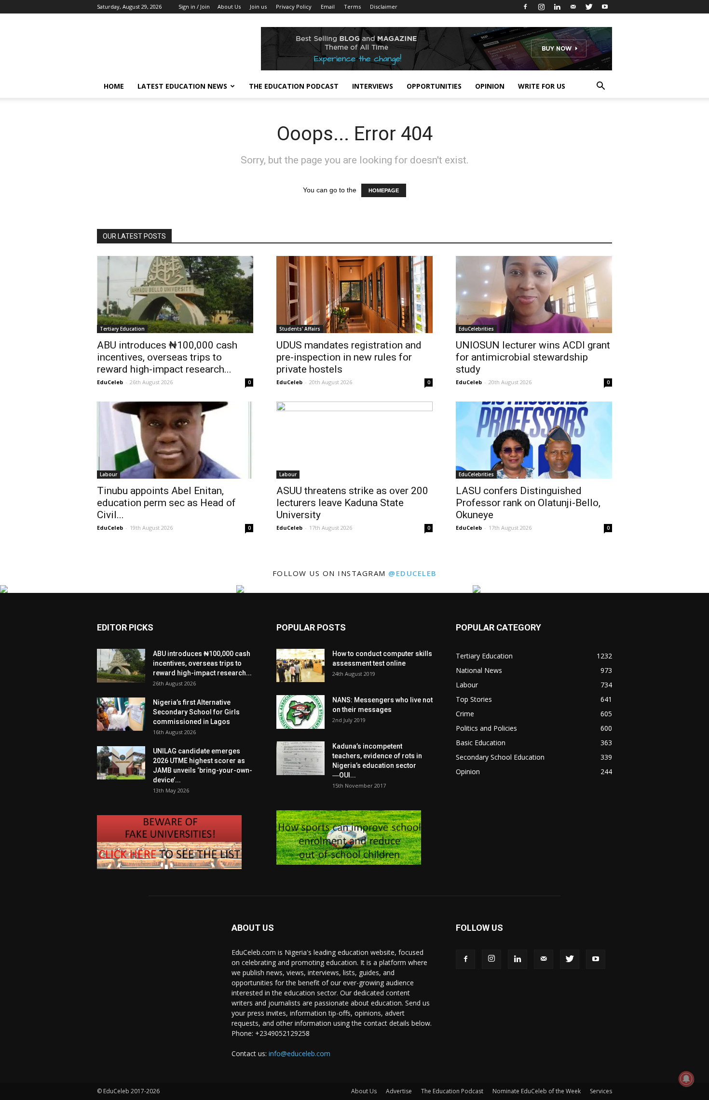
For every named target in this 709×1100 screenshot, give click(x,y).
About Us (229, 6)
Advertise (399, 1091)
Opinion (489, 86)
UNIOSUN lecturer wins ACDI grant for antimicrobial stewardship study (533, 357)
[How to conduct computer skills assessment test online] (300, 665)
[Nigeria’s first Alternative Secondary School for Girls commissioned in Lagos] (121, 714)
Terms (352, 6)
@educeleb (412, 573)
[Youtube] (605, 6)
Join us (258, 6)
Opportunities (434, 86)
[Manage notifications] (686, 1079)
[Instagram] (541, 6)
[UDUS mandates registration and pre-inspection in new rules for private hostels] (354, 294)
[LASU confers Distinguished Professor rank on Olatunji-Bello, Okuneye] (534, 440)
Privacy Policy (294, 6)
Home (114, 86)
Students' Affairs (299, 328)
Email (328, 6)
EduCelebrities (476, 328)
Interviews (372, 86)
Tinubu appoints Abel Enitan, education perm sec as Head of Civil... (166, 503)
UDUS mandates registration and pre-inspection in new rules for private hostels (349, 357)
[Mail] (573, 6)
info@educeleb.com (299, 1053)
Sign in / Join (194, 6)
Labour (108, 474)
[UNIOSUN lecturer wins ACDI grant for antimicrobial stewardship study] (534, 294)
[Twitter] (589, 6)
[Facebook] (525, 6)
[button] (600, 87)
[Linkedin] (557, 6)
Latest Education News (182, 86)
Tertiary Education (122, 328)
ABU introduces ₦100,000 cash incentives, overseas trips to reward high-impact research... (167, 357)
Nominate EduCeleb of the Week (536, 1091)
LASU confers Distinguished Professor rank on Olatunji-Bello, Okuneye (528, 503)
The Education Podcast (294, 86)
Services (601, 1091)
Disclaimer (383, 6)
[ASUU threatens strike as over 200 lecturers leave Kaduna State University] (354, 440)
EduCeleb (110, 382)
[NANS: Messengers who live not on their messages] (300, 712)
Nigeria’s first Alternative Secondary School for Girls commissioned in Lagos (196, 711)
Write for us (541, 86)
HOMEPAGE (383, 190)
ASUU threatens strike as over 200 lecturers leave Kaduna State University (352, 503)
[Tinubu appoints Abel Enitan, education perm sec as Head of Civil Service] (175, 440)
